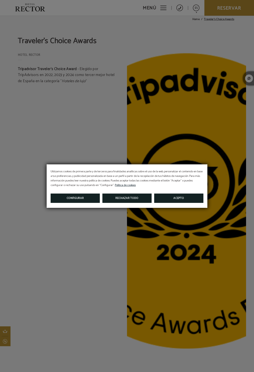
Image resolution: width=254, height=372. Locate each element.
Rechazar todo (127, 198)
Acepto (178, 198)
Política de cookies (125, 185)
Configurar (75, 198)
